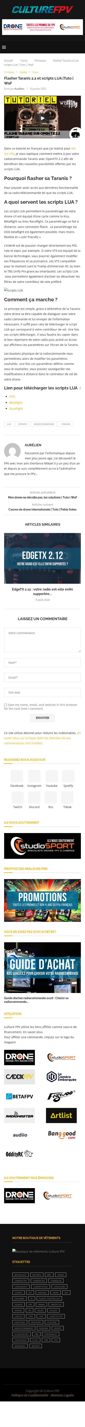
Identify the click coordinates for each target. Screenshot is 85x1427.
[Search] (81, 47)
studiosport (21, 1334)
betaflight (20, 1274)
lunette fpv (56, 1316)
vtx (56, 1340)
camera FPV (21, 1280)
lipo (30, 1316)
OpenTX (22, 424)
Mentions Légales (62, 1395)
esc (66, 1292)
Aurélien (19, 88)
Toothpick (20, 1340)
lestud (18, 1316)
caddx (60, 1274)
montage (20, 1322)
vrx (46, 1340)
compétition (40, 1286)
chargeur (56, 1280)
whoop (36, 1346)
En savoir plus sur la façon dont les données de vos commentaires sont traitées (42, 738)
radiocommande (44, 424)
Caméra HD (39, 1280)
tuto (35, 1340)
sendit (57, 1328)
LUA (9, 424)
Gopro (18, 1310)
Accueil (8, 60)
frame (41, 1304)
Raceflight (16, 408)
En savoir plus (32, 1032)
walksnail (20, 1346)
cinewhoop (21, 1286)
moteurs (36, 1322)
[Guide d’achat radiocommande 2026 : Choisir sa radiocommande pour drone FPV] (42, 967)
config (18, 1292)
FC (32, 1298)
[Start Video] (42, 118)
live (41, 1316)
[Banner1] (42, 846)
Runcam (43, 1328)
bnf (49, 1274)
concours (59, 1286)
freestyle (56, 1304)
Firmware (40, 60)
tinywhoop (50, 1334)
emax (55, 1292)
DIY (30, 1292)
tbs (36, 1334)
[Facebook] (29, 1376)
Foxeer (18, 1304)
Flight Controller (49, 1298)
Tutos (23, 60)
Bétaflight (15, 403)
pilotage (52, 1322)
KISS (12, 396)
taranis (65, 424)
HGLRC (40, 1310)
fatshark (19, 1298)
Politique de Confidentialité (29, 1395)
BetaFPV (37, 1274)
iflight (53, 1310)
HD (29, 1310)
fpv (30, 1304)
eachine (42, 1292)
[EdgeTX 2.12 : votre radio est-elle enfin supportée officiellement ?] (42, 558)
